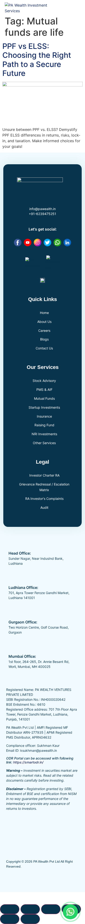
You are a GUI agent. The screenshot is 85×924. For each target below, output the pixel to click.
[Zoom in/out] (9, 909)
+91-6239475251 (42, 214)
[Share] (50, 909)
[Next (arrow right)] (30, 919)
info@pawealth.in (42, 209)
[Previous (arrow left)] (9, 919)
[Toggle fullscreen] (30, 909)
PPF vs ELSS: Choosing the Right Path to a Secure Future (36, 60)
